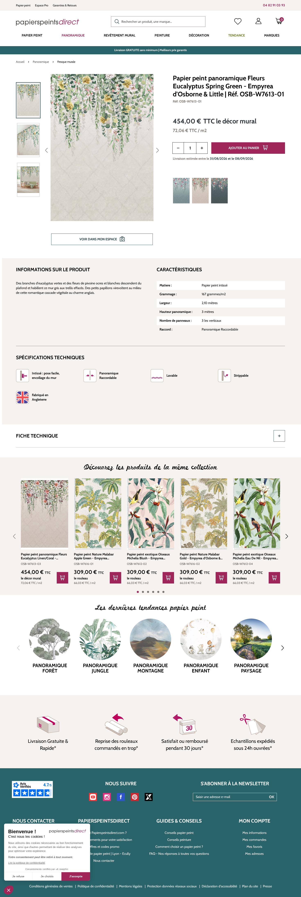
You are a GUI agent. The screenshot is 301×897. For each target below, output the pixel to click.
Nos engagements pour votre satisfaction (103, 840)
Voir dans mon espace (98, 239)
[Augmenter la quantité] (202, 148)
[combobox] (158, 21)
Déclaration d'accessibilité (219, 886)
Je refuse (18, 876)
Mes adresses (254, 854)
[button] (9, 890)
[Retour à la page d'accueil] (47, 22)
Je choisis (47, 876)
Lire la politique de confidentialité (26, 863)
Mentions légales (130, 886)
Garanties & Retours (65, 5)
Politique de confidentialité (96, 886)
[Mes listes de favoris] (237, 22)
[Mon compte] (258, 22)
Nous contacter (103, 861)
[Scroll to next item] (284, 536)
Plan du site (250, 886)
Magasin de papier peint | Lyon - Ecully (103, 854)
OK (271, 797)
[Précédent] (46, 150)
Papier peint (23, 5)
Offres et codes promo (103, 847)
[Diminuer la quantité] (178, 148)
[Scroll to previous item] (17, 536)
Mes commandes (254, 840)
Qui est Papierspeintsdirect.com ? (104, 833)
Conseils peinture (179, 840)
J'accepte (76, 876)
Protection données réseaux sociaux (172, 886)
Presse (267, 886)
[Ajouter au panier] (62, 578)
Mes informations (254, 833)
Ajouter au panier (244, 148)
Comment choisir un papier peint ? (179, 847)
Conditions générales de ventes (51, 886)
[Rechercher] (116, 21)
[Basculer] (279, 436)
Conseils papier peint (179, 833)
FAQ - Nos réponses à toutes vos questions (179, 854)
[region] (89, 162)
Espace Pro (41, 5)
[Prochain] (157, 150)
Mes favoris (254, 847)
